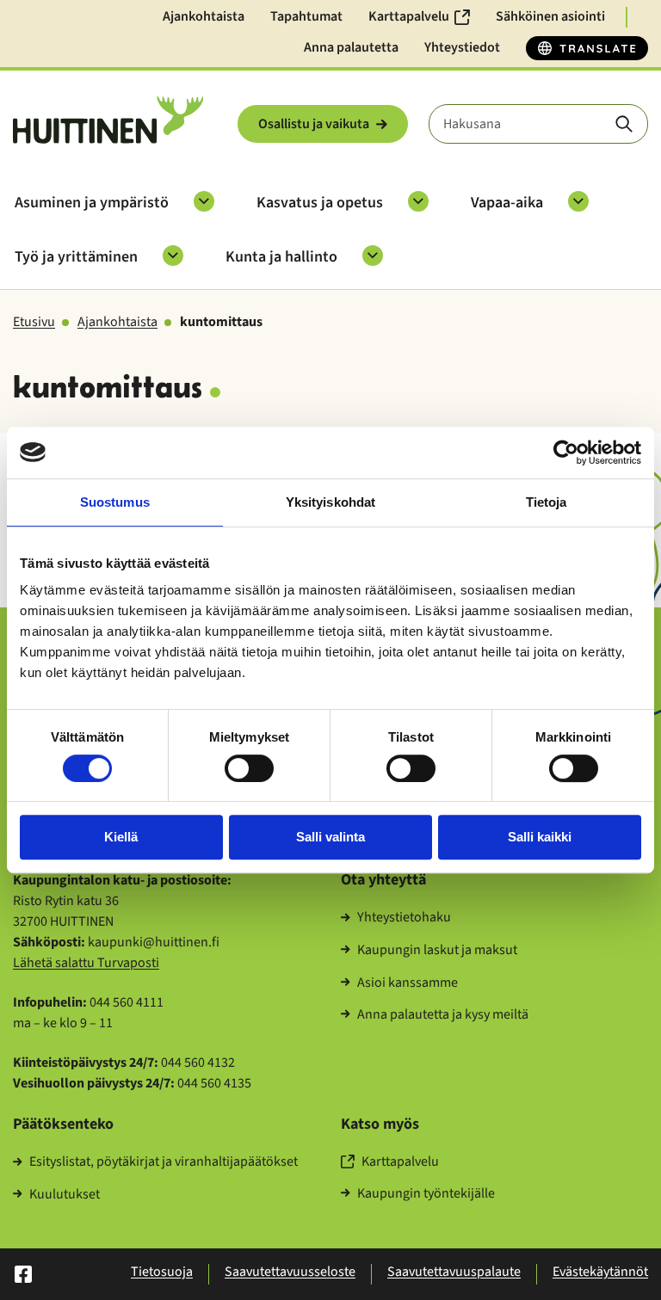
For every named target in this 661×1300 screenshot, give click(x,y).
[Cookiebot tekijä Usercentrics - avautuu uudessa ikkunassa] (566, 452)
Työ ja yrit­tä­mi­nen (76, 257)
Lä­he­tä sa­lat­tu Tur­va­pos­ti (86, 962)
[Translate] (587, 48)
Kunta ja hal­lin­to (281, 257)
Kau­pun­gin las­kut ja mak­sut (437, 950)
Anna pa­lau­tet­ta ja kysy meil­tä (442, 1015)
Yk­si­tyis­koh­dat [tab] (330, 502)
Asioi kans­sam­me (407, 983)
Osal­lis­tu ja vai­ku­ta (313, 123)
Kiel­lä (121, 836)
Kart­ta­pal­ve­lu (400, 1162)
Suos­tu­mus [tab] (115, 502)
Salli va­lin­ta (330, 836)
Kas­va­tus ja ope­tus (319, 202)
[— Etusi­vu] (108, 120)
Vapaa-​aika (507, 202)
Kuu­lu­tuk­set (64, 1195)
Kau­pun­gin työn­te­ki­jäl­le (426, 1194)
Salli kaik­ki (539, 836)
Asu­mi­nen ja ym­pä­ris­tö (92, 202)
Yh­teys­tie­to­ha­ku (404, 918)
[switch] (249, 768)
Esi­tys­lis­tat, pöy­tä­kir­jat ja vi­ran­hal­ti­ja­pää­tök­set (163, 1162)
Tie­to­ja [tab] (546, 502)
